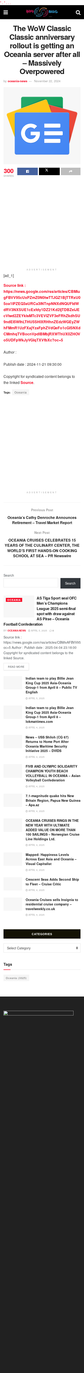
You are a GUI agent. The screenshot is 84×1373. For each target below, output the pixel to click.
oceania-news (17, 81)
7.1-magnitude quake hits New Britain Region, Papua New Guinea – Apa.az (53, 800)
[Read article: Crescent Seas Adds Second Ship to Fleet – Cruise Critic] (13, 883)
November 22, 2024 (47, 81)
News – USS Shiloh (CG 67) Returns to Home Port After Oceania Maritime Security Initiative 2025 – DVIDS (47, 744)
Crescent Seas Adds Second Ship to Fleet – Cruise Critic (52, 881)
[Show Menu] (6, 12)
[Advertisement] (42, 223)
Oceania (20, 392)
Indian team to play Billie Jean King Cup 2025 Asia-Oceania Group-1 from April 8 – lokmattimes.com (50, 714)
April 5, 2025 (38, 630)
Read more (18, 666)
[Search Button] (78, 12)
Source (27, 382)
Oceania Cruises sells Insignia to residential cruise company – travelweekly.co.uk (52, 904)
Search (9, 575)
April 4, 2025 (36, 727)
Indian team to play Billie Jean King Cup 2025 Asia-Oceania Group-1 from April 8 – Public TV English (51, 685)
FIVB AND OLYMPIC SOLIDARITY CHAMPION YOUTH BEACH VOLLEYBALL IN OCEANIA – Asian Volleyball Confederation (53, 773)
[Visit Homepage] (42, 12)
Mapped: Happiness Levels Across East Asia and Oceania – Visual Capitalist (51, 859)
